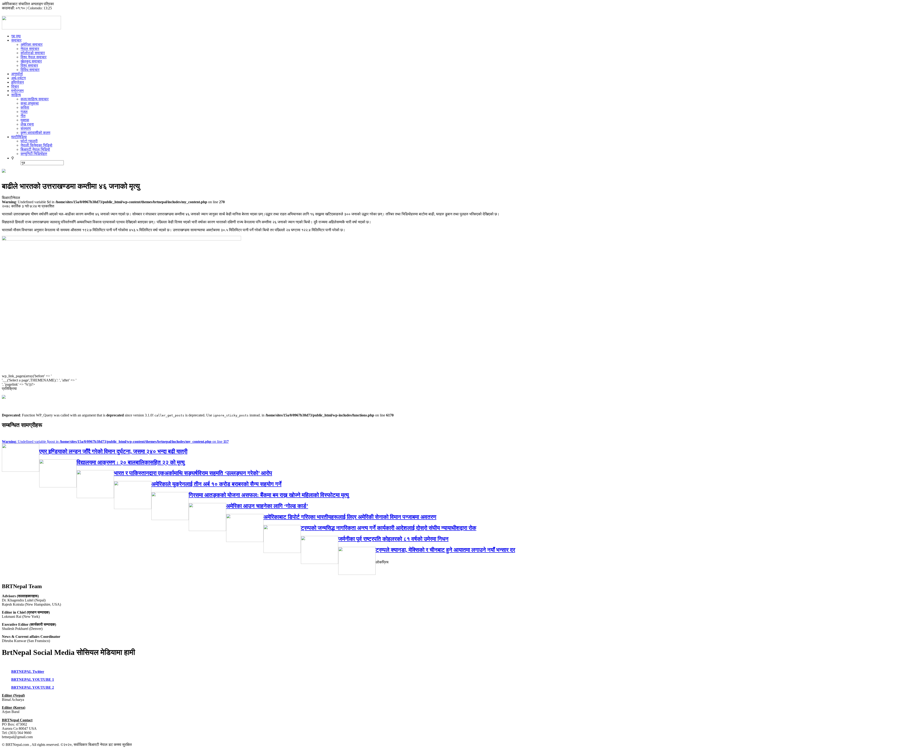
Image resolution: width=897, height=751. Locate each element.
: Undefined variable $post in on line (115, 442)
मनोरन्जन (17, 91)
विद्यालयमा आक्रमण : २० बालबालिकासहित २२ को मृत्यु (131, 462)
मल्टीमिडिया (19, 137)
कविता (25, 107)
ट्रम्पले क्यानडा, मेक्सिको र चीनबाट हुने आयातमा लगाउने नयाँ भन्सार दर (445, 550)
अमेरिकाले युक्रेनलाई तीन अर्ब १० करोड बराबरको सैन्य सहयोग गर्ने (216, 484)
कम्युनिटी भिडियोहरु (34, 154)
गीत (23, 116)
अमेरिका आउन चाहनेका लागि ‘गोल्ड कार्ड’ (267, 506)
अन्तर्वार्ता (17, 74)
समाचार (16, 40)
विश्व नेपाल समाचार (33, 57)
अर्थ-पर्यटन (18, 78)
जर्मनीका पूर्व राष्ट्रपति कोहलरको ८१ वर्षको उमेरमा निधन (393, 539)
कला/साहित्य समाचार (35, 99)
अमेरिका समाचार (32, 44)
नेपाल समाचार (30, 49)
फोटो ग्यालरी (29, 141)
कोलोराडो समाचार (33, 53)
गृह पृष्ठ (16, 36)
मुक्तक (25, 120)
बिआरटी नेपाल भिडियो (35, 149)
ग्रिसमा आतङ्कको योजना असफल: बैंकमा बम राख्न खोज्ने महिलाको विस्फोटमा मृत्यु (269, 495)
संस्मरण (26, 128)
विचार (15, 86)
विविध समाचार (30, 70)
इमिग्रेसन (17, 82)
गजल (24, 112)
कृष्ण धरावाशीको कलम (35, 133)
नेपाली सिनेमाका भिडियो (36, 145)
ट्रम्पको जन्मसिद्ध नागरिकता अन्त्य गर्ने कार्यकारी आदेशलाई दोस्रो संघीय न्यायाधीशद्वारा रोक (388, 528)
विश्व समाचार (29, 65)
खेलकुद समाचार (31, 61)
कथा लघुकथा (30, 103)
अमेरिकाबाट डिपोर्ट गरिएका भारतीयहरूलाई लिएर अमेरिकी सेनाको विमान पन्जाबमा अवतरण (349, 517)
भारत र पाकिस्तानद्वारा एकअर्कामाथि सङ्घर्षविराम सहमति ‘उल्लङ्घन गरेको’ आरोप (193, 473)
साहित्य (16, 95)
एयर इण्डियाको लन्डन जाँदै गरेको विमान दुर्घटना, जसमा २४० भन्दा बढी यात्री (113, 451)
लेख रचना (27, 124)
